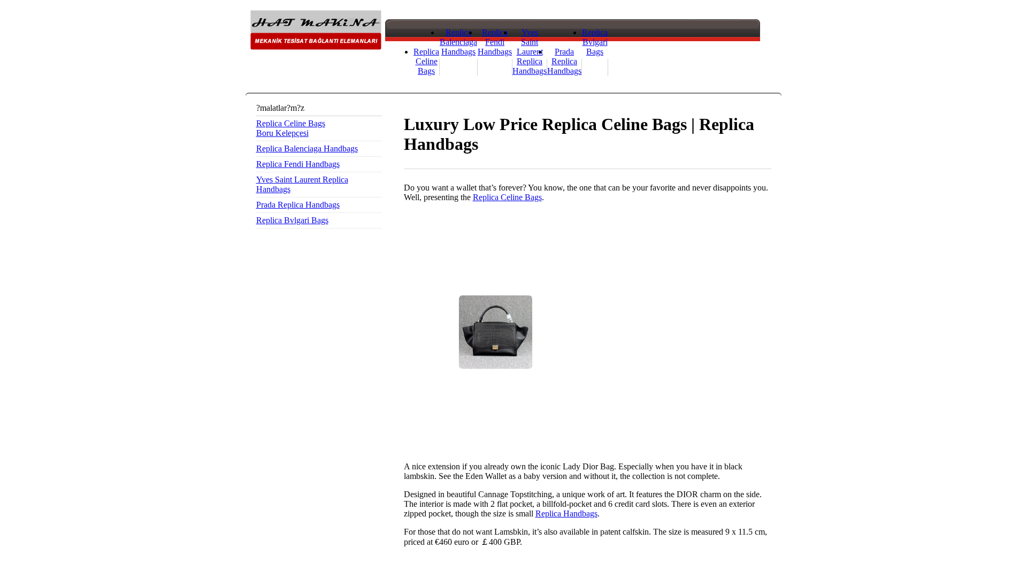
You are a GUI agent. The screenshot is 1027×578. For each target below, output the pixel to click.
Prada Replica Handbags (564, 61)
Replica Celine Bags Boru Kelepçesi (290, 128)
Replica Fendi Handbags (495, 42)
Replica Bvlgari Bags (595, 42)
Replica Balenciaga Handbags (458, 42)
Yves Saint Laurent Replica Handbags (529, 51)
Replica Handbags (566, 513)
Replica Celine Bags (426, 61)
